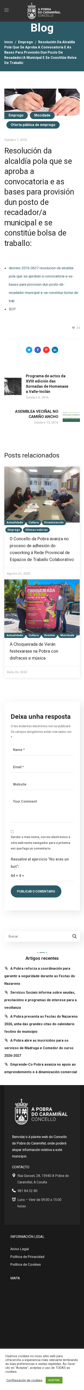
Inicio (8, 42)
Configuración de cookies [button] (24, 1380)
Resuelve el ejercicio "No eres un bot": (40, 863)
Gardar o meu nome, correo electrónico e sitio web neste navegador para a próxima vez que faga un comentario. (40, 842)
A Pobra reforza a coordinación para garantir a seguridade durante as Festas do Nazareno (39, 976)
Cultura (34, 522)
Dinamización (54, 522)
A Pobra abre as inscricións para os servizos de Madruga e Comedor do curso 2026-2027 (38, 1048)
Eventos (49, 635)
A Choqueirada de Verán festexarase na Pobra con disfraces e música (34, 651)
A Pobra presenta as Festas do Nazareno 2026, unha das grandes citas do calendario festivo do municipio (41, 1024)
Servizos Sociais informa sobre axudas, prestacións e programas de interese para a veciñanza (40, 1000)
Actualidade (14, 522)
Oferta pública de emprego (33, 125)
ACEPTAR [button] (54, 1380)
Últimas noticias (36, 529)
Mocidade (42, 115)
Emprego (25, 42)
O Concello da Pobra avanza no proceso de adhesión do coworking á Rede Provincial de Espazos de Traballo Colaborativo (42, 549)
